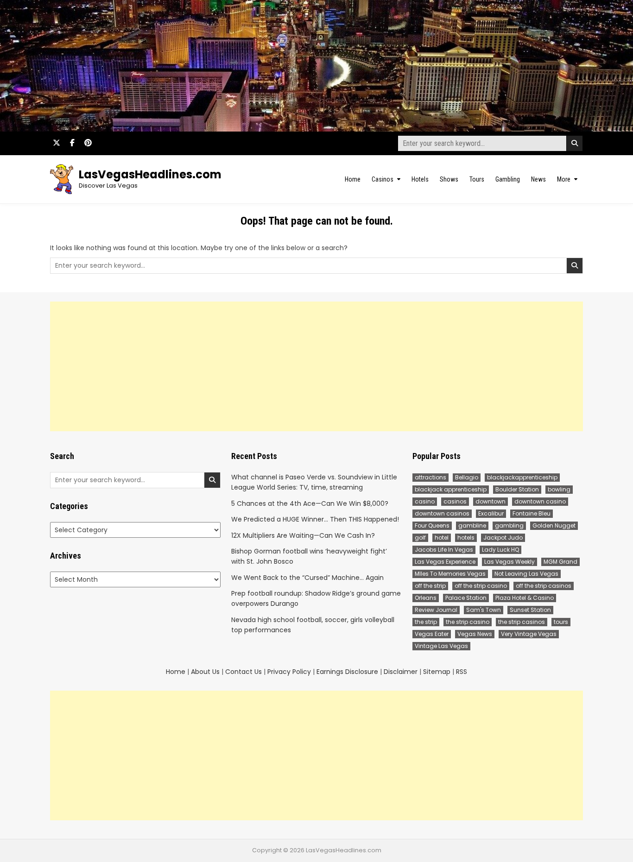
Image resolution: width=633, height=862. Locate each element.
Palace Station (466, 598)
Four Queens (432, 525)
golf (420, 537)
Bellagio (466, 477)
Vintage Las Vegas (441, 646)
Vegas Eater (432, 634)
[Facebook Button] (72, 142)
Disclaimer (401, 671)
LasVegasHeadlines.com (150, 174)
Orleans (426, 598)
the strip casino (467, 622)
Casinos (382, 179)
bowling (559, 489)
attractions (430, 477)
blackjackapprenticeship (522, 477)
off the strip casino (481, 586)
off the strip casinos (543, 586)
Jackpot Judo (503, 537)
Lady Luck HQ (500, 550)
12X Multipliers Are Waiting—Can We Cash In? (303, 535)
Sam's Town (483, 610)
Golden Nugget (554, 525)
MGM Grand (560, 562)
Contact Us (243, 671)
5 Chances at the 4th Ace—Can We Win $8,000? (309, 503)
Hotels (420, 179)
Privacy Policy (289, 671)
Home (353, 179)
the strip (426, 622)
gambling (509, 525)
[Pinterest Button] (88, 142)
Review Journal (436, 610)
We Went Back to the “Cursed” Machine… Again (307, 577)
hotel (442, 537)
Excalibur (491, 513)
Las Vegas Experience (445, 562)
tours (561, 622)
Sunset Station (530, 610)
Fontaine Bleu (532, 513)
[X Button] (56, 142)
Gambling (507, 179)
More (563, 179)
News (538, 179)
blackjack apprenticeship (451, 489)
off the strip (430, 586)
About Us (205, 671)
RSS (461, 671)
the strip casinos (521, 622)
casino (425, 501)
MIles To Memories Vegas (450, 574)
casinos (455, 501)
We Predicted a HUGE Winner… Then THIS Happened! (315, 519)
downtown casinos (442, 513)
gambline (472, 525)
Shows (449, 179)
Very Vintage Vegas (529, 634)
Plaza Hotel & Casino (524, 598)
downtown (490, 501)
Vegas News (474, 634)
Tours (476, 179)
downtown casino (540, 501)
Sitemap (436, 671)
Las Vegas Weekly (509, 562)
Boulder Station (517, 489)
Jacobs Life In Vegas (444, 550)
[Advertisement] (316, 366)
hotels (466, 537)
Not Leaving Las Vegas (526, 574)
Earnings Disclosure (347, 671)
